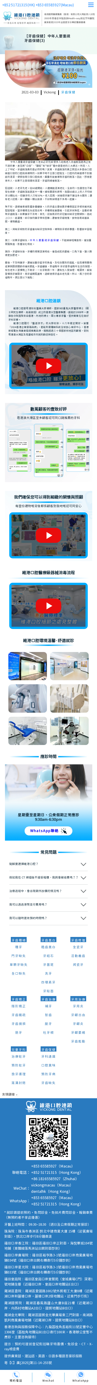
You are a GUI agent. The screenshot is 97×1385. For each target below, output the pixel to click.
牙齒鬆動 (78, 1041)
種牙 (18, 947)
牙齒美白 (48, 940)
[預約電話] (16, 1375)
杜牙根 (48, 1033)
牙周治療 (78, 999)
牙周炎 (78, 1006)
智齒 (48, 1015)
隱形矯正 (19, 1006)
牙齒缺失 (48, 1083)
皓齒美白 (48, 947)
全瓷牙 (78, 947)
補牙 (48, 1006)
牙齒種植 (19, 940)
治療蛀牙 (19, 1057)
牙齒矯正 (19, 999)
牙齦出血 (78, 1015)
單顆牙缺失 (19, 965)
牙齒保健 (68, 92)
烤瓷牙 (78, 965)
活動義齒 (78, 956)
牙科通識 (48, 1057)
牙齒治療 (48, 999)
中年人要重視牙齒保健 (44, 240)
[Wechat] (48, 1375)
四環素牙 (48, 982)
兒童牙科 (19, 1050)
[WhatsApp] (80, 1375)
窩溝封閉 (19, 1083)
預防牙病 (48, 1074)
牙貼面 (48, 991)
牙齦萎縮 (78, 1033)
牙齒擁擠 (19, 1024)
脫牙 (48, 1024)
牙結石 (48, 956)
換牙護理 (19, 1074)
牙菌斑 (48, 965)
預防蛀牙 (19, 1065)
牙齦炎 (78, 1024)
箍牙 (18, 1033)
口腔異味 (48, 1065)
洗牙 (48, 974)
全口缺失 (19, 974)
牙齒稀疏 (19, 1015)
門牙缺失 (19, 956)
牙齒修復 (78, 940)
